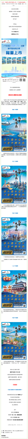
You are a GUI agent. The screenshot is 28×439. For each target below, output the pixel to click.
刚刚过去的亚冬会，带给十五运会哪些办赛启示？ (14, 430)
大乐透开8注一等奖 (8, 432)
